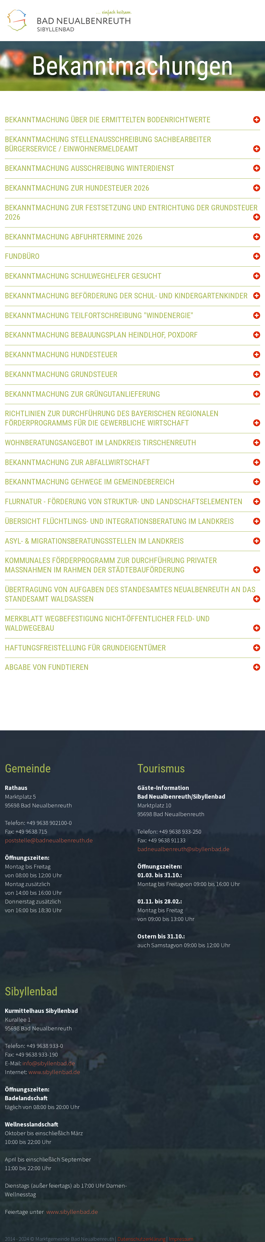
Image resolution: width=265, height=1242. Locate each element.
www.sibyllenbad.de (54, 1072)
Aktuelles (189, 35)
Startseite (152, 35)
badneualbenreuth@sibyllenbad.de (183, 849)
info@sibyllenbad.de (49, 1063)
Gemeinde (226, 35)
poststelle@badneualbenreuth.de (49, 840)
